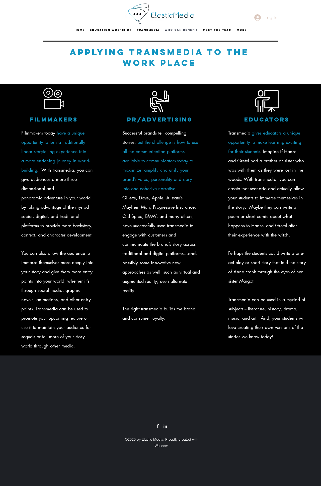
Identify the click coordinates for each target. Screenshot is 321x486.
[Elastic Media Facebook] (157, 426)
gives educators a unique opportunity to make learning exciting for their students (264, 142)
